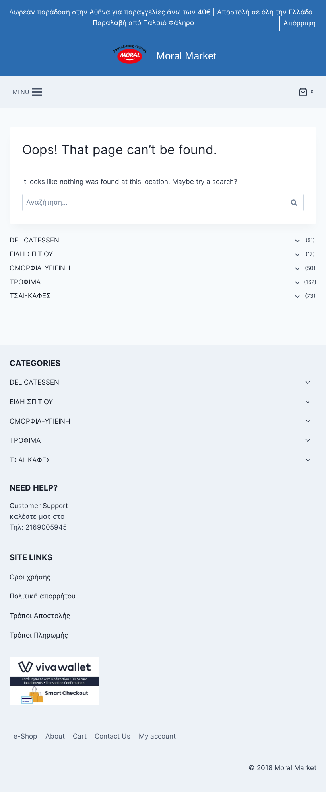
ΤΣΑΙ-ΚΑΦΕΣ (30, 296)
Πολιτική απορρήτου (43, 596)
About (55, 736)
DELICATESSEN (34, 240)
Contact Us (112, 736)
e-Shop (25, 736)
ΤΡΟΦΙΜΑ (25, 282)
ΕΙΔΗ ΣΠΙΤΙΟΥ (31, 254)
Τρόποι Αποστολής (40, 616)
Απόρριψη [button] (299, 23)
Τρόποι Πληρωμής (39, 635)
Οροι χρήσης (30, 577)
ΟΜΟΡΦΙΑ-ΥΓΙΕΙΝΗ (40, 268)
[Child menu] (296, 240)
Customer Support (39, 506)
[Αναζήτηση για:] (163, 202)
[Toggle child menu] (307, 383)
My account (157, 736)
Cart (80, 736)
